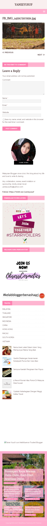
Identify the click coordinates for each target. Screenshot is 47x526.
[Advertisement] (22, 419)
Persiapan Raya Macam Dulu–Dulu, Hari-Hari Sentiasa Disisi (20, 475)
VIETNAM (6, 341)
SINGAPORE (7, 317)
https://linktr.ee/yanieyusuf (21, 192)
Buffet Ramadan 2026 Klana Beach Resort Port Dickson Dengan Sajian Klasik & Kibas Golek (12, 491)
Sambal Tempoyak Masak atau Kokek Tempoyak (32, 509)
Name (4, 98)
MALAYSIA (6, 309)
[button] (43, 11)
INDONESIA (6, 321)
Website (5, 112)
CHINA (4, 325)
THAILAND (6, 313)
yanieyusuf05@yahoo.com (12, 187)
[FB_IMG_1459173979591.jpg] (23, 48)
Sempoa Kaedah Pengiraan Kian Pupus (28, 369)
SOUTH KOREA (8, 337)
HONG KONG (7, 329)
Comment (6, 80)
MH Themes (37, 523)
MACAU (5, 333)
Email (4, 105)
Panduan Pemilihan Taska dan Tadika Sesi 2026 (13, 509)
